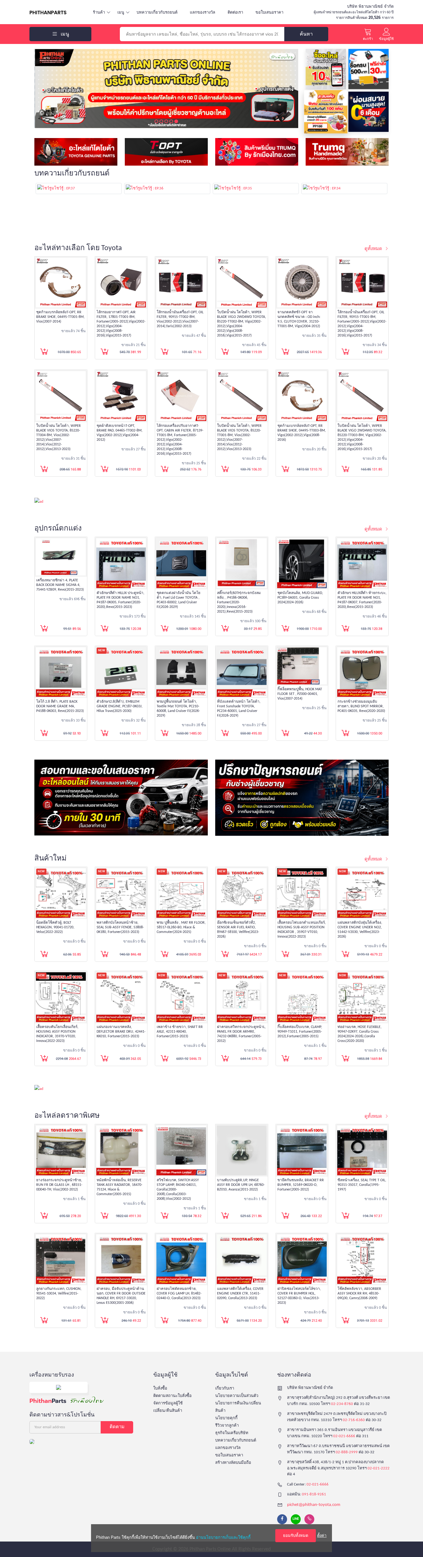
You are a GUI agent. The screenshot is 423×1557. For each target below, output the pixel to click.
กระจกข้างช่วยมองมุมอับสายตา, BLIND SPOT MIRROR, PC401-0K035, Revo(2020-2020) (361, 706)
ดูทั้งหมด (373, 249)
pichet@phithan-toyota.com (313, 1505)
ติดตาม (117, 1427)
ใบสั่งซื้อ (160, 1388)
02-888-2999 (347, 1452)
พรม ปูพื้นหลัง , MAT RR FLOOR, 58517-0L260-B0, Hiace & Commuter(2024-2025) (181, 927)
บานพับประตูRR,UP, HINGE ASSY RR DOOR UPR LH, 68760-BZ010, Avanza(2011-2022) (241, 1184)
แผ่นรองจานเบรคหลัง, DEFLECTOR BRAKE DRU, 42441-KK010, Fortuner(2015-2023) (121, 1031)
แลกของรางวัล (202, 12)
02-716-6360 (354, 1420)
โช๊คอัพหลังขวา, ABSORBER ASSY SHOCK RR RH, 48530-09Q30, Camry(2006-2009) (359, 1293)
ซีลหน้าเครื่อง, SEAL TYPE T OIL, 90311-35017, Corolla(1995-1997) (362, 1184)
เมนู (120, 12)
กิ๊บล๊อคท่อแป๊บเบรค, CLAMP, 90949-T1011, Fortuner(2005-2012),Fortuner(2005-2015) (299, 1031)
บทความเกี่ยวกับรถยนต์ (157, 12)
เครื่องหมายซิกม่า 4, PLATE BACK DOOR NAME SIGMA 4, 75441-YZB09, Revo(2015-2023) (60, 585)
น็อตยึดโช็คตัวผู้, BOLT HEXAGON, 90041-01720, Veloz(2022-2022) (55, 927)
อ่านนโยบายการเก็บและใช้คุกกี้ (223, 1537)
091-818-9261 (314, 1494)
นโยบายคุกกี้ (226, 1418)
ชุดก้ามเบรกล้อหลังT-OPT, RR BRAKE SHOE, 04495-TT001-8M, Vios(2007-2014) (60, 316)
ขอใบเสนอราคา (269, 12)
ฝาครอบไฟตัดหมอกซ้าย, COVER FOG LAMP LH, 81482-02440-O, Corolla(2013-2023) (179, 1293)
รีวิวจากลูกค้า (227, 1426)
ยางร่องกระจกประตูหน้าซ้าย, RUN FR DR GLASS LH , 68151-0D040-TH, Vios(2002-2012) (59, 1184)
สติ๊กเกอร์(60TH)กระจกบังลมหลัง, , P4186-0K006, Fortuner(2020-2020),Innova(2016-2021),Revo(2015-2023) (239, 602)
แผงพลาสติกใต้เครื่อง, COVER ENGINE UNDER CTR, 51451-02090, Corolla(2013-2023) (240, 1293)
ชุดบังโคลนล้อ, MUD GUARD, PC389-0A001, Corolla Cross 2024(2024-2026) (300, 597)
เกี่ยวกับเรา (224, 1388)
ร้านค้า (99, 12)
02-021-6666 (344, 1436)
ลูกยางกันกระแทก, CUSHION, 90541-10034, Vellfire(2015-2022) (58, 1293)
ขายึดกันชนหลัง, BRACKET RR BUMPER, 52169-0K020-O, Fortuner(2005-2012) (300, 1184)
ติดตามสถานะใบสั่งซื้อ (172, 1396)
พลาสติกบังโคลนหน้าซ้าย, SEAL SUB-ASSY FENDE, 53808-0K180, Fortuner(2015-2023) (120, 927)
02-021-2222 (379, 1468)
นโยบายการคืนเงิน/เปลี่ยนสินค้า (238, 1407)
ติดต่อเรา (235, 12)
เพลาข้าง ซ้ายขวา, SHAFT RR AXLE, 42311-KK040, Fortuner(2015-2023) (180, 1031)
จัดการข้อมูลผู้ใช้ (168, 1403)
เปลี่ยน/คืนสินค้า (167, 1411)
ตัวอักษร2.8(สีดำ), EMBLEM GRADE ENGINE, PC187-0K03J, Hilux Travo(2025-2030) (119, 706)
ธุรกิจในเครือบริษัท (231, 1433)
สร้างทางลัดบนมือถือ (233, 1463)
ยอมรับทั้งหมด (295, 1535)
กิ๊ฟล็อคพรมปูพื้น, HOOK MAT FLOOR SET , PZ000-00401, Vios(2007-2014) (299, 693)
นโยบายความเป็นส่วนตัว (236, 1396)
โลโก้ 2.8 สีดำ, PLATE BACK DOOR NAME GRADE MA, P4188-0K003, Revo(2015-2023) (60, 706)
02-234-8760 (342, 1404)
